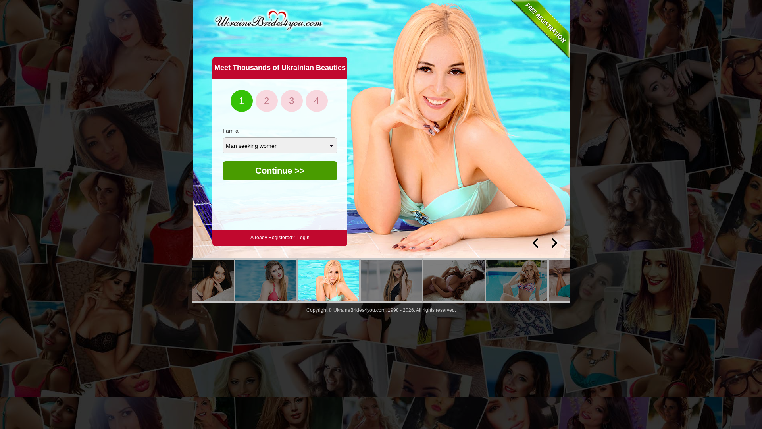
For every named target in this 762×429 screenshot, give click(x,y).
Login (303, 237)
